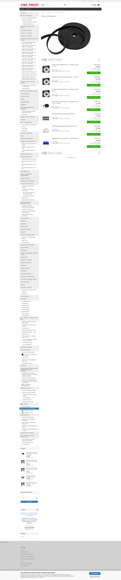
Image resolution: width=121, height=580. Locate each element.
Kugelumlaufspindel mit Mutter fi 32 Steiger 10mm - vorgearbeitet (29, 66)
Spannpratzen (24, 293)
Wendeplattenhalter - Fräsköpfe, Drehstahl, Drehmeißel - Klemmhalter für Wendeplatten (29, 369)
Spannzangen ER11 (25, 305)
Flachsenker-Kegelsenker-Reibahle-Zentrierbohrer (28, 108)
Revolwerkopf (23, 265)
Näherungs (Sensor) (26, 242)
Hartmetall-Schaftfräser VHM (27, 442)
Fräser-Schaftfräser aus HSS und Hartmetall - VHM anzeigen (28, 440)
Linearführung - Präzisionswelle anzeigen (28, 186)
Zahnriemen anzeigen (26, 406)
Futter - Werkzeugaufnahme (26, 122)
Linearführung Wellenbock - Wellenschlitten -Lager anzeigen (28, 206)
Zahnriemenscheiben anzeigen (28, 417)
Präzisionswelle (25, 197)
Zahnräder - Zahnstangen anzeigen (29, 390)
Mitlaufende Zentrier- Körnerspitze (27, 244)
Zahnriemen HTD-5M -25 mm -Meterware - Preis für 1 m (65, 77)
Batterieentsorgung (24, 551)
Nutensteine (24, 291)
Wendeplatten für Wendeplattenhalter (26, 385)
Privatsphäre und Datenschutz (26, 563)
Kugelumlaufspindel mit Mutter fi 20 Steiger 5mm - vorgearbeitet (29, 56)
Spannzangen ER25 (25, 311)
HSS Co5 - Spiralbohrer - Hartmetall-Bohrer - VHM (29, 337)
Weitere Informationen (95, 576)
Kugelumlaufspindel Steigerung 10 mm (29, 75)
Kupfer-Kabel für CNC (25, 171)
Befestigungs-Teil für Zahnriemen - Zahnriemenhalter (65, 138)
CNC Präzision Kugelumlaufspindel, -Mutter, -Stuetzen (29, 39)
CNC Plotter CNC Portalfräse (26, 35)
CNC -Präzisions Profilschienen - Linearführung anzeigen (29, 193)
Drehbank (23, 99)
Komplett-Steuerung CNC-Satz (27, 154)
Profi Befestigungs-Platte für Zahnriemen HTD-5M (64, 126)
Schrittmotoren (24, 270)
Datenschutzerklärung (39, 577)
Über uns (28, 9)
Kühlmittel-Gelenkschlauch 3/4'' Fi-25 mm (29, 168)
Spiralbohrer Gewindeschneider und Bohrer (29, 318)
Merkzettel (98, 1)
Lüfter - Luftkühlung (24, 218)
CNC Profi (22, 536)
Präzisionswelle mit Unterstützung (28, 199)
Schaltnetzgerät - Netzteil (27, 363)
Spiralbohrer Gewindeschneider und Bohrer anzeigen (29, 322)
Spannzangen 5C (25, 303)
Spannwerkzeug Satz (25, 296)
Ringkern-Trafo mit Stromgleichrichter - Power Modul (29, 360)
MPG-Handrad (23, 250)
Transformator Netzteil (25, 349)
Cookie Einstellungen (25, 566)
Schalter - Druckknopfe (25, 268)
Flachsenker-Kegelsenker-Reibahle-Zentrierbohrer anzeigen (29, 112)
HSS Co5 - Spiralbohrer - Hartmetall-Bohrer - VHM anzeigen (30, 340)
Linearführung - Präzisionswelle (27, 183)
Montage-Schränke (24, 247)
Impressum (23, 549)
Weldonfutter (24, 130)
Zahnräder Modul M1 (27, 397)
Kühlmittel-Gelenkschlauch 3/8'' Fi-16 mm (29, 162)
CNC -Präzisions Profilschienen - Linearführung (28, 190)
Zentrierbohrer (24, 114)
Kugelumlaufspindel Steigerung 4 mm (29, 71)
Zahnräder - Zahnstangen (26, 388)
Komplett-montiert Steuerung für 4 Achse (28, 151)
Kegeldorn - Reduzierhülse (27, 20)
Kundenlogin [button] (90, 1)
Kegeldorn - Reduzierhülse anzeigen (30, 21)
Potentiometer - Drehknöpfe (26, 259)
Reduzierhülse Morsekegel (28, 23)
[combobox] (51, 59)
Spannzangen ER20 (25, 309)
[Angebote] (37, 510)
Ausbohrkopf (23, 12)
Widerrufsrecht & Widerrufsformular (28, 559)
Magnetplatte (23, 223)
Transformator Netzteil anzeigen (28, 352)
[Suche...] (65, 5)
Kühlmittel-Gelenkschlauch (26, 156)
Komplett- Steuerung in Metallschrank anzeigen (29, 144)
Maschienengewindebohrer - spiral (28, 332)
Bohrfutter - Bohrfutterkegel (26, 15)
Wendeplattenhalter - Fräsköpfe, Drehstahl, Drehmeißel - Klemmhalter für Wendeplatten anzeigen (30, 374)
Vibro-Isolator (23, 365)
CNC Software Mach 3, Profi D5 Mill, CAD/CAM (28, 82)
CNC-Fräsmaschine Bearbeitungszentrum (29, 90)
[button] (84, 1)
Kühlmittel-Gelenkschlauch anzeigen (29, 159)
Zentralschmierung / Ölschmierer (27, 432)
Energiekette (23, 104)
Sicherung (23, 284)
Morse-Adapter (25, 128)
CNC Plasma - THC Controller (26, 33)
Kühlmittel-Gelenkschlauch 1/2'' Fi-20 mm (29, 165)
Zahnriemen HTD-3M (28, 410)
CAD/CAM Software (26, 88)
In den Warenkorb (93, 72)
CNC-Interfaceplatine (25, 93)
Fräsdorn (23, 126)
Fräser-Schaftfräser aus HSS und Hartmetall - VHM (27, 436)
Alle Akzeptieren (95, 573)
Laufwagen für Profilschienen (28, 195)
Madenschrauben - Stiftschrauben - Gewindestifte (29, 420)
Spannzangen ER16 (25, 307)
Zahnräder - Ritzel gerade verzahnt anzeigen (29, 395)
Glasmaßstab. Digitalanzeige (26, 133)
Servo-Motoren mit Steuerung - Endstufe (28, 279)
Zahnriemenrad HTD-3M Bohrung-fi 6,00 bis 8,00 (29, 426)
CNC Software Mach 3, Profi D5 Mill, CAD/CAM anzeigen (29, 86)
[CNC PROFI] (30, 5)
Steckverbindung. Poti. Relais (26, 347)
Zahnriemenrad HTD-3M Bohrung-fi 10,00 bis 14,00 (29, 423)
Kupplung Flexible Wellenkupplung (27, 180)
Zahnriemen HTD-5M (28, 412)
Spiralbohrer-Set (25, 334)
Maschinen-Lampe (24, 226)
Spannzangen (23, 298)
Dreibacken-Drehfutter (25, 101)
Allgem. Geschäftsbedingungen (27, 554)
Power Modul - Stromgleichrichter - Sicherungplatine (29, 355)
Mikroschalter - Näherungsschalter (27, 234)
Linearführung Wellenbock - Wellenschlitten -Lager (26, 203)
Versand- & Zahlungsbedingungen (27, 556)
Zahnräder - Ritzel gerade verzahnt (28, 392)
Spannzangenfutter (25, 315)
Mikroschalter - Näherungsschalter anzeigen (28, 238)
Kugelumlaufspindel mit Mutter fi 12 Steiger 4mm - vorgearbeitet (29, 69)
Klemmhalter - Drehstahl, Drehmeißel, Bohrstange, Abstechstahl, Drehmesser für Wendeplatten (29, 381)
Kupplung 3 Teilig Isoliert (25, 178)
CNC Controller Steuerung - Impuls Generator (27, 27)
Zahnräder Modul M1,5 (27, 399)
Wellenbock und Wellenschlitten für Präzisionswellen (29, 212)
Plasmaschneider (24, 257)
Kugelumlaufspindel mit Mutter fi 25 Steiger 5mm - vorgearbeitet (29, 63)
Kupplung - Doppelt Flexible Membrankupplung (26, 175)
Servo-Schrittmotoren (25, 281)
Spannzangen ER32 (25, 313)
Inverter (22, 135)
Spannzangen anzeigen (26, 301)
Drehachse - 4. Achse (25, 96)
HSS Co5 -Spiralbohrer (27, 344)
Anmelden (29, 501)
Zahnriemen (25, 404)
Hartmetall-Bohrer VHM (27, 342)
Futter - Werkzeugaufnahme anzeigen (29, 124)
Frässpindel (23, 119)
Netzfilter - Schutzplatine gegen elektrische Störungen (29, 254)
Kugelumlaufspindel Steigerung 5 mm (29, 73)
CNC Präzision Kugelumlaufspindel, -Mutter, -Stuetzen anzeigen (29, 43)
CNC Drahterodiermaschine (26, 30)
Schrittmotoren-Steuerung (26, 273)
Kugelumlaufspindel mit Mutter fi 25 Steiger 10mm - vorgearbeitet (29, 59)
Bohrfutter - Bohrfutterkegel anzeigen (29, 17)
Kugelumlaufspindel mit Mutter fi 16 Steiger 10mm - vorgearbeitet (29, 49)
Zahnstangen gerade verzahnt (27, 401)
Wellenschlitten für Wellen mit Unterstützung (28, 215)
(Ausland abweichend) (66, 71)
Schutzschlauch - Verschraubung (27, 276)
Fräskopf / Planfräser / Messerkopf (28, 116)
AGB (21, 561)
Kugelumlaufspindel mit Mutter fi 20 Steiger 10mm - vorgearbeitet (29, 53)
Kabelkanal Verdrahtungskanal (27, 138)
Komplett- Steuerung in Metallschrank (28, 141)
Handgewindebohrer (26, 328)
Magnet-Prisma (24, 220)
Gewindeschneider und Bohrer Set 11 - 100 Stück (29, 325)
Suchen (22, 9)
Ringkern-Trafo (25, 357)
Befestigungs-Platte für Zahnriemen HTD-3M (63, 114)
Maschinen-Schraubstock (26, 229)
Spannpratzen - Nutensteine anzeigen (29, 289)
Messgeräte (23, 232)
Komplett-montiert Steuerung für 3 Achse (28, 147)
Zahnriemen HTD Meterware (30, 408)
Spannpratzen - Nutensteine (26, 287)
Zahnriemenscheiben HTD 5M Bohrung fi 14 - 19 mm (30, 430)
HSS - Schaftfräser (25, 444)
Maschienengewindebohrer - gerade (29, 330)
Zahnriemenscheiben (25, 414)
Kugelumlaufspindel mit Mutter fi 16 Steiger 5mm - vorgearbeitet (29, 46)
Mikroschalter (24, 240)
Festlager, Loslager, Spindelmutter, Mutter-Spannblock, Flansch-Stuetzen (29, 78)
